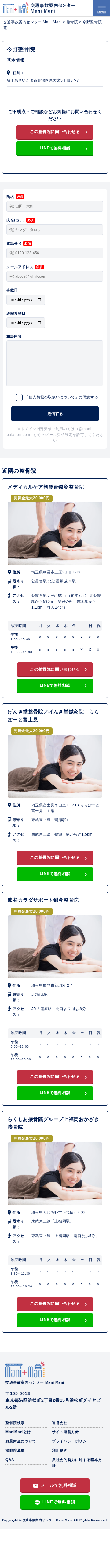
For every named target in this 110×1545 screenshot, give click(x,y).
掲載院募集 (15, 1450)
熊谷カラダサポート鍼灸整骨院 (43, 899)
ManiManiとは (18, 1432)
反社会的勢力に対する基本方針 (77, 1463)
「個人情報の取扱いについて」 (52, 397)
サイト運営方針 (65, 1432)
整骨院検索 (15, 1423)
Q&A (10, 1460)
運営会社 (59, 1423)
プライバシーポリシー (71, 1441)
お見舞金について (21, 1441)
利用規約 (59, 1450)
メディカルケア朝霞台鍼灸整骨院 (46, 486)
